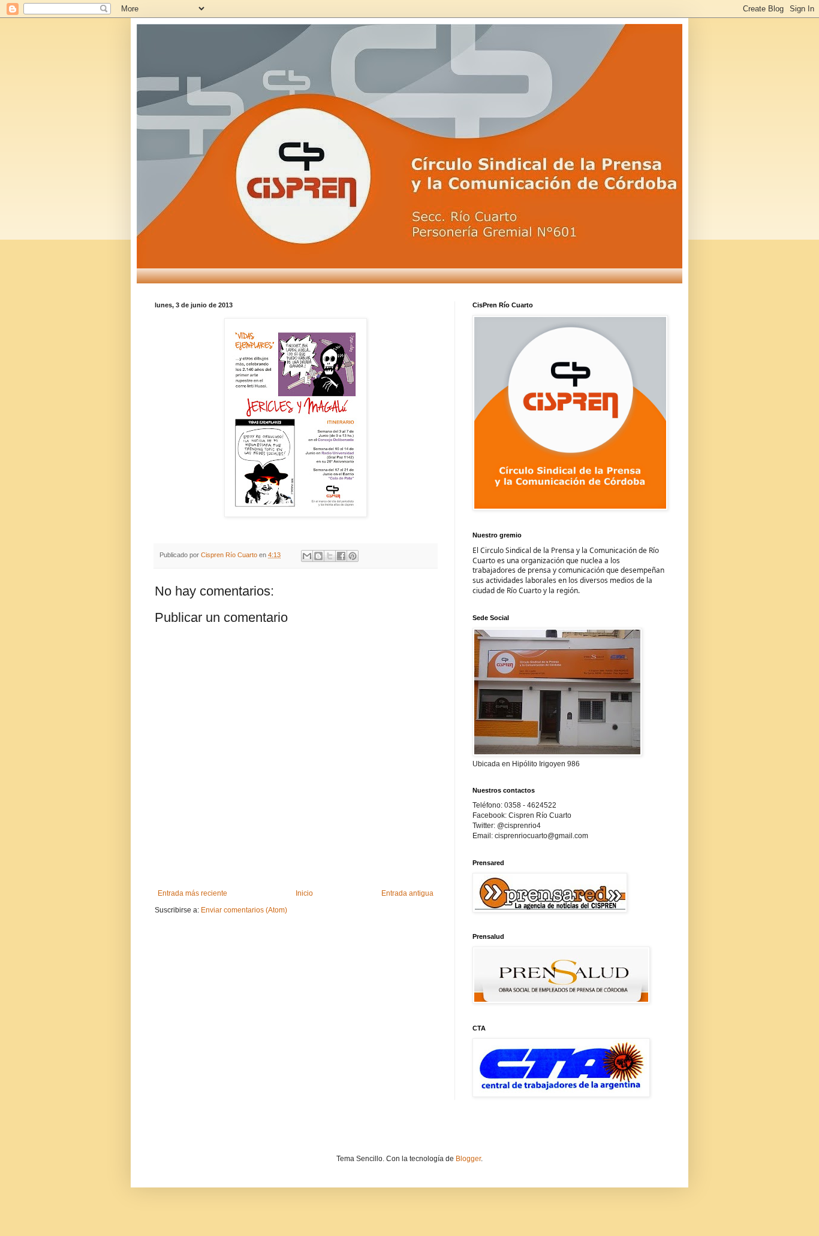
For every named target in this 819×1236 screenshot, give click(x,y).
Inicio (304, 893)
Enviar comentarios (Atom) (244, 910)
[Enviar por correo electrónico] (307, 556)
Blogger (468, 1159)
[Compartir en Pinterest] (353, 556)
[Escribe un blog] (318, 556)
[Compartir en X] (330, 556)
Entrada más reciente (192, 893)
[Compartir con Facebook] (341, 556)
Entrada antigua (407, 893)
